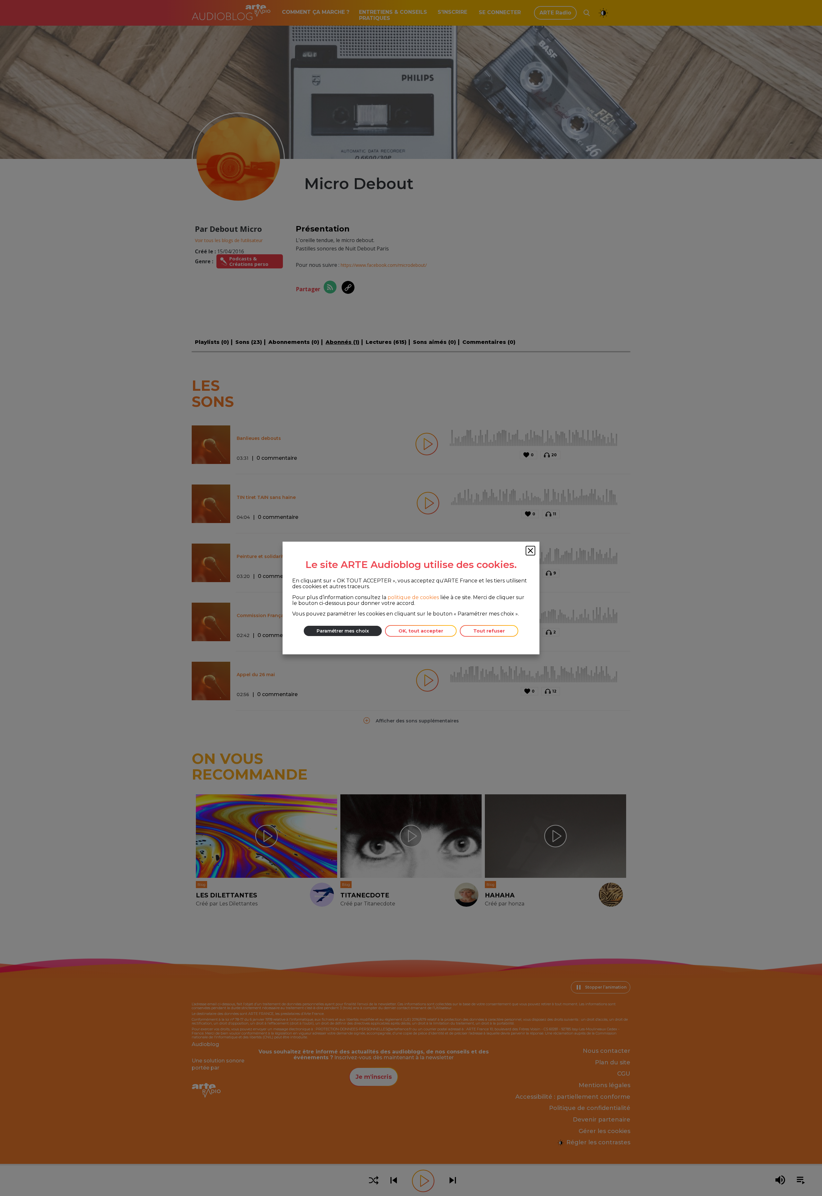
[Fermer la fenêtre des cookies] (530, 550)
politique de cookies (413, 597)
